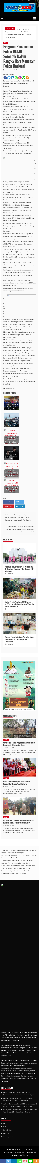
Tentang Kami (8, 1137)
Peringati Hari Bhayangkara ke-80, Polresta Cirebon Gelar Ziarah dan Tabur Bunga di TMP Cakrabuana (19, 569)
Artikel (5, 42)
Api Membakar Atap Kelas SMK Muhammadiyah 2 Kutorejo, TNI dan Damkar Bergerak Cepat (18, 821)
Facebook (9, 502)
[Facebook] (5, 77)
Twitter (20, 502)
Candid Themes (22, 1155)
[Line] (23, 77)
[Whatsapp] (16, 77)
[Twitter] (9, 77)
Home (5, 1126)
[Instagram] (20, 77)
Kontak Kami (7, 1130)
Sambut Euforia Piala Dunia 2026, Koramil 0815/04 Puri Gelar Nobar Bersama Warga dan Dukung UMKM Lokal (19, 604)
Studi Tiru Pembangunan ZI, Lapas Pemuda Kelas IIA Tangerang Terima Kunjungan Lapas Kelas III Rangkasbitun (18, 517)
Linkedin (20, 506)
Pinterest (9, 506)
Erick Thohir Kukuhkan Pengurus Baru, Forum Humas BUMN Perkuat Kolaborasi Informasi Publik (20, 529)
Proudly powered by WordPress (14, 1152)
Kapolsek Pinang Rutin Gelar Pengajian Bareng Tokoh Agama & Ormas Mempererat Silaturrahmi (19, 639)
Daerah (6, 739)
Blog (4, 1123)
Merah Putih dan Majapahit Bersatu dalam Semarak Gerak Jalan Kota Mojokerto (16, 782)
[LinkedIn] (12, 77)
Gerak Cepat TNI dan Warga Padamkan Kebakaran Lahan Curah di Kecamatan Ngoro (19, 743)
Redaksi (6, 1133)
